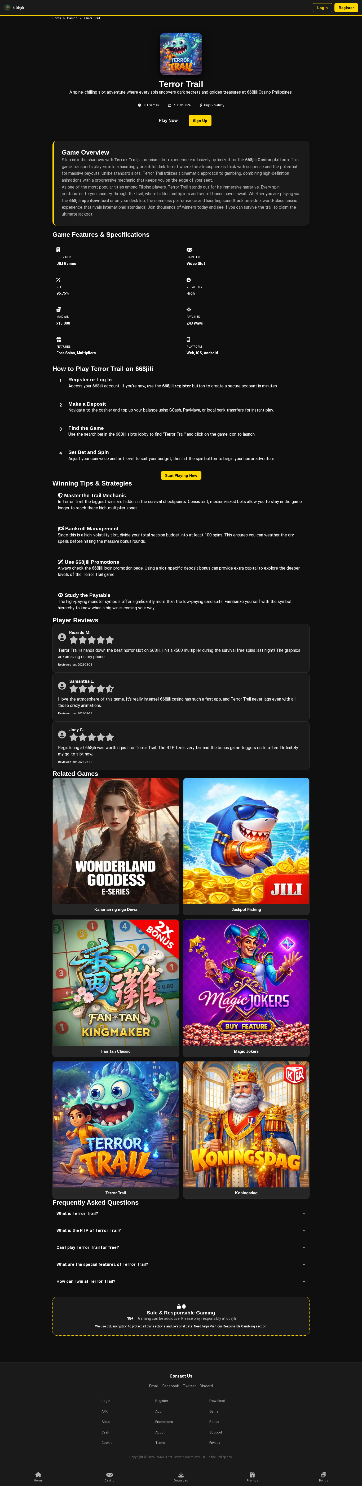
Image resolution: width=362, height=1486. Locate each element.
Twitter (189, 1386)
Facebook (170, 1386)
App (158, 1411)
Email (153, 1386)
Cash (105, 1432)
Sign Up (200, 121)
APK (104, 1411)
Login (322, 8)
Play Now (168, 120)
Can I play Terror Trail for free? (87, 1247)
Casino (72, 18)
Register (346, 8)
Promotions (164, 1422)
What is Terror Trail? (77, 1213)
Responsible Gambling (239, 1326)
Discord (206, 1386)
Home (56, 18)
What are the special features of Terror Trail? (102, 1264)
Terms (160, 1443)
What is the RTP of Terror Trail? (88, 1230)
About (160, 1432)
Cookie (106, 1443)
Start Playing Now (181, 475)
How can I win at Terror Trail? (85, 1281)
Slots (105, 1422)
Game (213, 1411)
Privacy (214, 1443)
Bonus (214, 1422)
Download (217, 1401)
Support (215, 1432)
